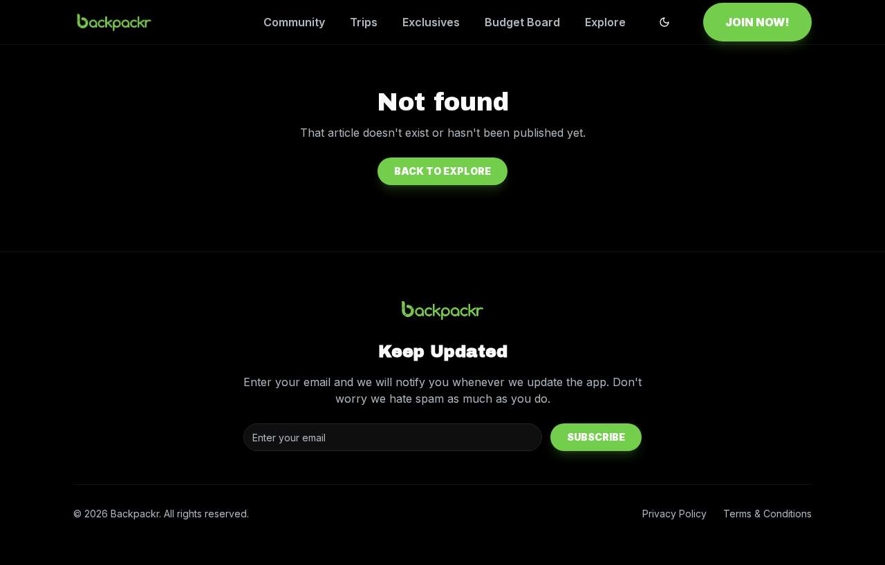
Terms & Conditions (767, 513)
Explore (605, 22)
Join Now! (757, 22)
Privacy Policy (674, 513)
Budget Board (522, 22)
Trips (364, 22)
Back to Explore (442, 171)
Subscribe (596, 437)
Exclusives (431, 22)
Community (294, 22)
